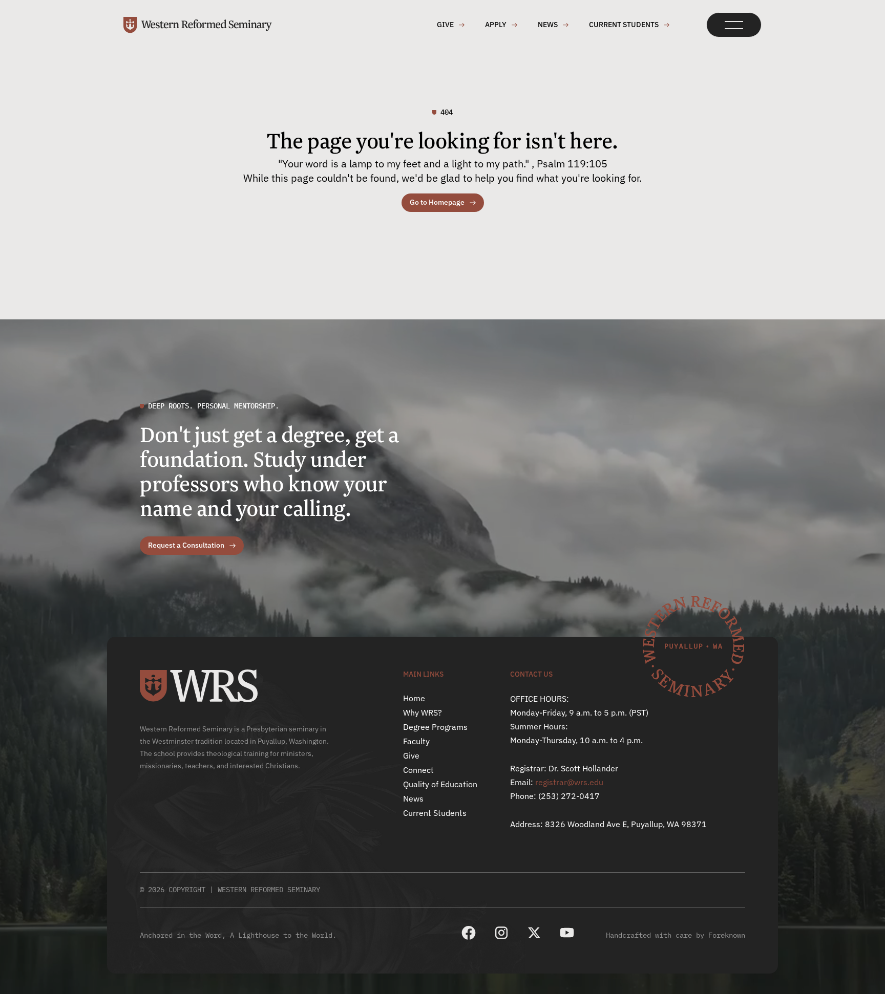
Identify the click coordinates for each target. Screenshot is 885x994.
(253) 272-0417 (569, 796)
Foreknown (726, 935)
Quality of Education (440, 784)
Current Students (435, 813)
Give (411, 755)
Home (414, 698)
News (413, 798)
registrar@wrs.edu (569, 782)
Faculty (416, 741)
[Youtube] (567, 932)
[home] (197, 25)
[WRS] (199, 685)
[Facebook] (468, 932)
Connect (418, 770)
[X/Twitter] (534, 932)
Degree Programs (435, 727)
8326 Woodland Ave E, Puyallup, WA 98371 (626, 824)
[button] (734, 24)
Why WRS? (422, 712)
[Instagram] (501, 932)
